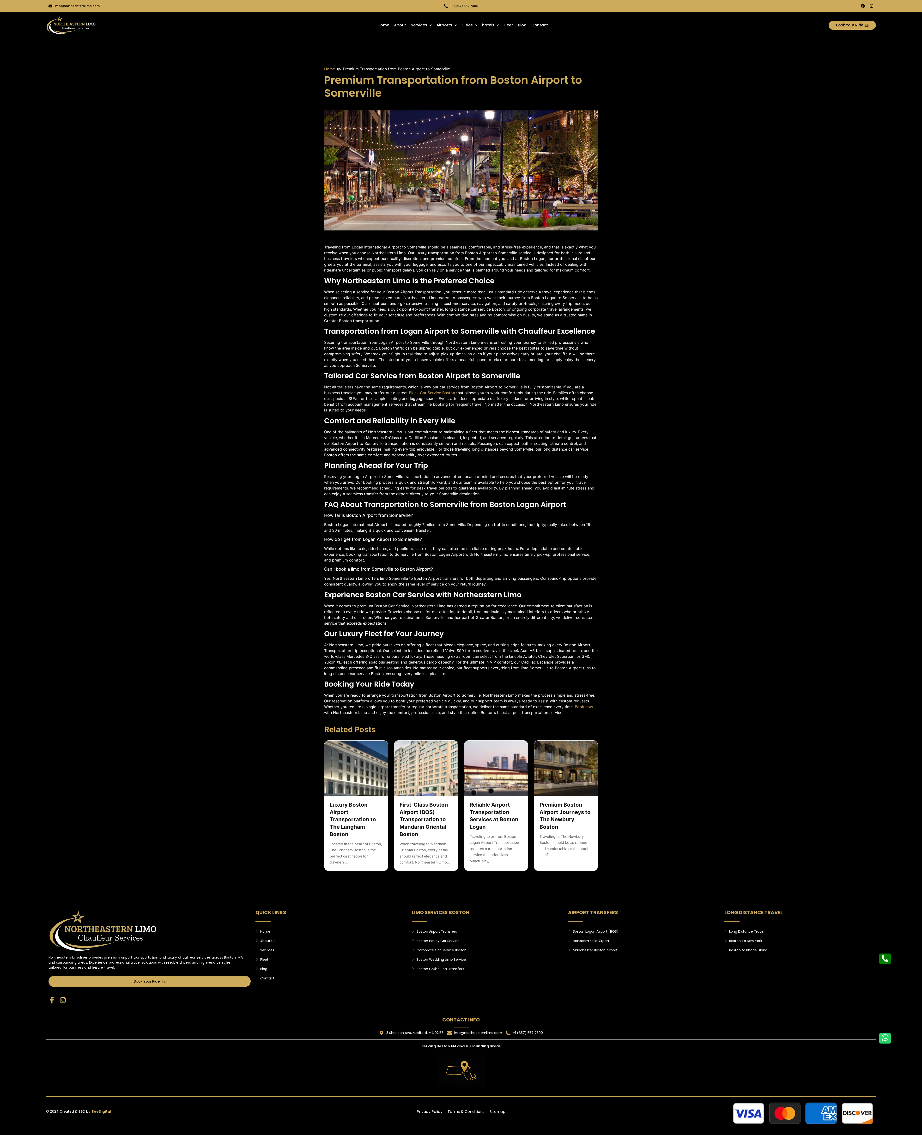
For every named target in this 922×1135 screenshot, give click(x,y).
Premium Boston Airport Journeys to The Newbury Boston (565, 816)
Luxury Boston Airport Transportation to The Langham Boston (353, 819)
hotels (488, 25)
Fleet (508, 25)
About (400, 25)
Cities (467, 25)
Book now (584, 706)
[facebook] (863, 6)
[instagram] (871, 6)
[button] (421, 25)
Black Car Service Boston (432, 392)
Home (383, 25)
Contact (539, 25)
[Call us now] (885, 959)
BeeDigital (101, 1111)
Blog (522, 25)
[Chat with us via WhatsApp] (885, 1038)
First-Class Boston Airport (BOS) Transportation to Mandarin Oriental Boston (424, 819)
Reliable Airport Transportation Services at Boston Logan (494, 816)
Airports (444, 25)
